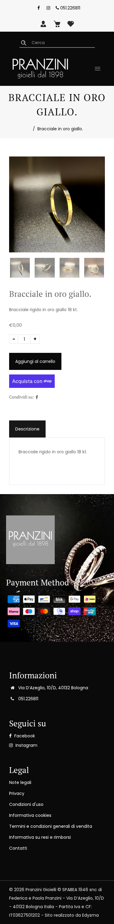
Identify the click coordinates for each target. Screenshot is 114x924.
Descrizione (27, 429)
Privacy (16, 793)
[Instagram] (48, 7)
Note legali (20, 782)
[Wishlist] (70, 23)
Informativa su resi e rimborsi (40, 837)
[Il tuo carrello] (57, 23)
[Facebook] (38, 7)
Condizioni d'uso (26, 804)
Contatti (18, 848)
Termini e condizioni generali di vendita (50, 826)
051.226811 (69, 8)
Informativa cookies (30, 815)
